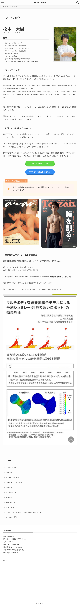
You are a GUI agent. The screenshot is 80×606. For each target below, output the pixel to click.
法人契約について (12, 492)
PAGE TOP (76, 586)
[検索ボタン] (77, 2)
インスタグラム (11, 507)
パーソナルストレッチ (14, 482)
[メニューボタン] (2, 2)
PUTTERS (40, 2)
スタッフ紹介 (11, 467)
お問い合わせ (11, 502)
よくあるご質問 (11, 517)
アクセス (9, 497)
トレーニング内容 (12, 477)
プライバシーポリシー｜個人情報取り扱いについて (25, 512)
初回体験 (9, 487)
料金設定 (9, 472)
